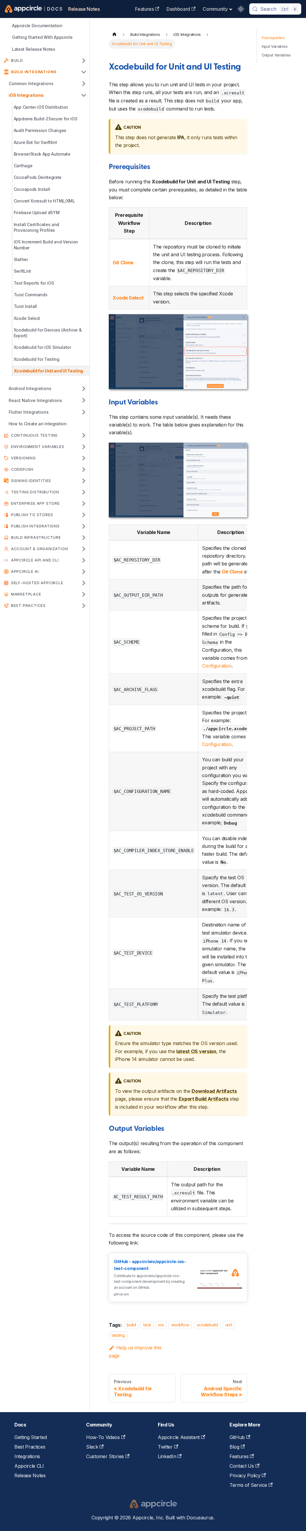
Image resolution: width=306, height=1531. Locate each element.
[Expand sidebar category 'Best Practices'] (83, 606)
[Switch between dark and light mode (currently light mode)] (241, 9)
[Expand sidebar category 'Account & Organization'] (83, 549)
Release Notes (84, 9)
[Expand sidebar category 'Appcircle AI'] (83, 572)
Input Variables (274, 46)
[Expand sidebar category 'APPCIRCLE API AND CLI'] (83, 560)
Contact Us (242, 1466)
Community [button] (215, 9)
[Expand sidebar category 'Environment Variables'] (83, 447)
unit (228, 1325)
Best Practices (29, 1447)
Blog (234, 1447)
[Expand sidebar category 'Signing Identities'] (83, 481)
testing (118, 1335)
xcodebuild (207, 1325)
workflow (180, 1325)
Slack (92, 1447)
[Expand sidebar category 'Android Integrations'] (83, 388)
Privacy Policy (245, 1475)
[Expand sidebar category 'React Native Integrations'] (83, 400)
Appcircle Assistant (179, 1437)
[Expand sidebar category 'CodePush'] (83, 469)
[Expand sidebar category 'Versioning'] (83, 458)
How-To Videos (103, 1437)
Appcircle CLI (29, 1466)
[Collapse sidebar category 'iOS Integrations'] (83, 95)
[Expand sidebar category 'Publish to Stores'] (83, 515)
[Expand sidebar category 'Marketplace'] (83, 594)
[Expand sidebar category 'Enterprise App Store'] (83, 503)
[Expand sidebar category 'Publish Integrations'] (83, 526)
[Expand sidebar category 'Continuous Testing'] (83, 435)
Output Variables (276, 55)
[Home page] (114, 34)
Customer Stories (105, 1456)
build (131, 1325)
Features (144, 9)
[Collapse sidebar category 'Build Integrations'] (83, 72)
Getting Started (30, 1437)
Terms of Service (248, 1485)
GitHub (237, 1437)
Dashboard (178, 9)
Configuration (217, 666)
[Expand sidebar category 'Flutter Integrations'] (83, 412)
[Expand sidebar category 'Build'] (83, 61)
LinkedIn (167, 1456)
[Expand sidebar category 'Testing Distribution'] (83, 492)
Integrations (27, 1456)
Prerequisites (273, 38)
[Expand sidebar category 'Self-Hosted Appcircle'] (83, 583)
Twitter (165, 1447)
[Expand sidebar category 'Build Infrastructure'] (83, 538)
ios (161, 1325)
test (147, 1325)
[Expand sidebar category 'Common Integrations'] (83, 83)
